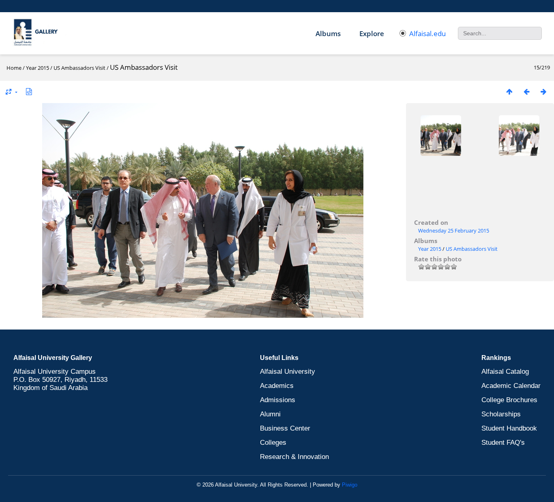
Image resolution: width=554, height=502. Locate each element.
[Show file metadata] (28, 91)
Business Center (285, 428)
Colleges (273, 442)
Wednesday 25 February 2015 (453, 230)
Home (13, 67)
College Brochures (509, 400)
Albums (328, 33)
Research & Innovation (294, 457)
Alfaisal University (287, 371)
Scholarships (501, 414)
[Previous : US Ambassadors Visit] (526, 91)
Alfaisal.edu (427, 33)
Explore (371, 33)
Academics (277, 386)
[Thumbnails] (509, 91)
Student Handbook (509, 428)
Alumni (270, 414)
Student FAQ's (503, 442)
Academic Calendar (511, 386)
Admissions (277, 400)
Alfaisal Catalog (505, 371)
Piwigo (349, 485)
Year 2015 (37, 67)
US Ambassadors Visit (79, 67)
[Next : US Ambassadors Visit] (543, 91)
